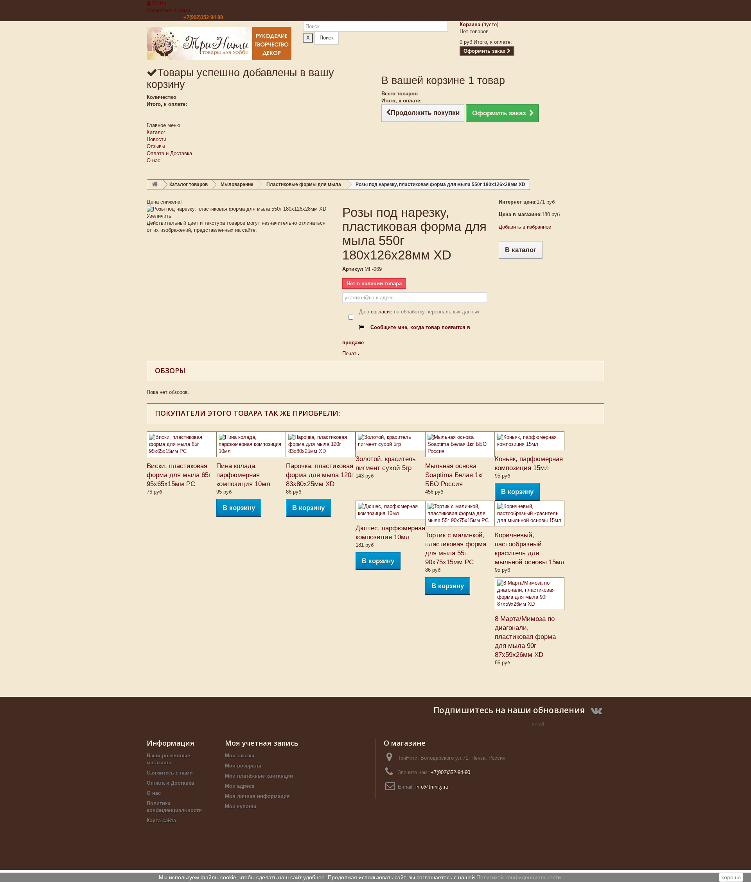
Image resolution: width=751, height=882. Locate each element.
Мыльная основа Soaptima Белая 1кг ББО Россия (454, 475)
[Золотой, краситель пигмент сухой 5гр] (390, 440)
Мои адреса (239, 786)
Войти (158, 3)
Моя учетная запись (261, 743)
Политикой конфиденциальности (518, 877)
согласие (381, 312)
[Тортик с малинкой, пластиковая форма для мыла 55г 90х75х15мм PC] (460, 513)
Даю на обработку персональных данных (419, 312)
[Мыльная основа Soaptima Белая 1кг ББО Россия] (460, 444)
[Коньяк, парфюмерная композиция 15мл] (529, 440)
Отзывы (156, 146)
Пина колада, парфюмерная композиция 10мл (243, 475)
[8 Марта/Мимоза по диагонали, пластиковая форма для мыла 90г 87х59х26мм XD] (529, 593)
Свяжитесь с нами (168, 10)
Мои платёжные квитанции (259, 776)
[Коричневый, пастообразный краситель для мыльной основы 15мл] (529, 513)
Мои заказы (239, 756)
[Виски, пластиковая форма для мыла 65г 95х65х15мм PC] (181, 444)
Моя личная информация (257, 796)
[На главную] (154, 185)
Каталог (156, 132)
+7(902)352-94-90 (203, 17)
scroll (538, 724)
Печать (350, 353)
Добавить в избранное (525, 227)
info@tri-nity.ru (431, 787)
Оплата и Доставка (169, 153)
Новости (156, 139)
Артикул (352, 269)
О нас (153, 160)
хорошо (731, 877)
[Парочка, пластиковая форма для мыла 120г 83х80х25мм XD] (321, 444)
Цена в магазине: (520, 214)
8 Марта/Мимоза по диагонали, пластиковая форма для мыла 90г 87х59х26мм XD (525, 636)
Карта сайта (161, 820)
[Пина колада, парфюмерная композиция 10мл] (251, 444)
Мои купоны (240, 806)
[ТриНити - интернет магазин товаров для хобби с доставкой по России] (219, 43)
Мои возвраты (243, 766)
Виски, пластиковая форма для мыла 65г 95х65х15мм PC (179, 475)
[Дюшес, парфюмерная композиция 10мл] (390, 510)
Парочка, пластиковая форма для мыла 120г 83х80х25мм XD (320, 475)
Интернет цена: (518, 202)
